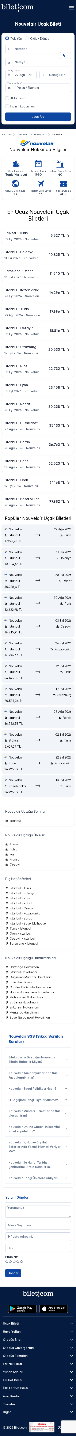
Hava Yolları (12, 1331)
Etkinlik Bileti (12, 1364)
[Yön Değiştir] (64, 55)
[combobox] (42, 49)
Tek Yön (16, 38)
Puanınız (11, 1257)
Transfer (9, 1404)
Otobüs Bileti (12, 1339)
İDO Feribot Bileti (15, 1388)
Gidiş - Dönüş (39, 38)
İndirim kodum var (22, 106)
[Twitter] (59, 1427)
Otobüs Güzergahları (18, 1348)
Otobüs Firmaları (15, 1356)
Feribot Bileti (12, 1380)
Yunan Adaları (13, 1372)
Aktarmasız (18, 98)
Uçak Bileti (11, 1323)
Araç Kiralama (13, 1396)
